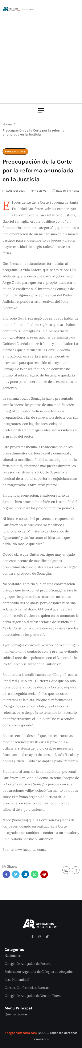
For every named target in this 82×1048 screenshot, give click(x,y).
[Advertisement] (41, 55)
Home (8, 124)
